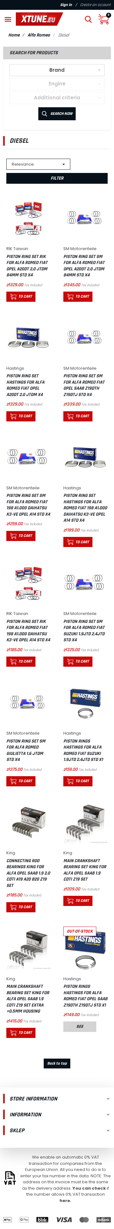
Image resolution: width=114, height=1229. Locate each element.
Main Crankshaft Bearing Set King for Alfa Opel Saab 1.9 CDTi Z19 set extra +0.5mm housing (27, 998)
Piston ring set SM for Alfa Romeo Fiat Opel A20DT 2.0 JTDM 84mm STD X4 (83, 266)
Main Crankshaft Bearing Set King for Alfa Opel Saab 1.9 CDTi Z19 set (84, 870)
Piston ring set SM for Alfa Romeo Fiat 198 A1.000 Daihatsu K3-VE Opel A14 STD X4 (28, 504)
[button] (88, 19)
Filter (57, 178)
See (79, 1026)
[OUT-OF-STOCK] (85, 948)
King (10, 853)
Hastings (15, 368)
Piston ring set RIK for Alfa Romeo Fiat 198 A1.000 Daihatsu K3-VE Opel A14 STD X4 (28, 630)
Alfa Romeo (39, 35)
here (65, 1201)
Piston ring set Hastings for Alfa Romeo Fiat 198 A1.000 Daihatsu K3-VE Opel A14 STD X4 (85, 507)
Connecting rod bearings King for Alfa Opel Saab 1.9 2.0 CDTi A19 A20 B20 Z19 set (28, 873)
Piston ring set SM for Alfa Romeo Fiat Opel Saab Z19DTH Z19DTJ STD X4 (83, 385)
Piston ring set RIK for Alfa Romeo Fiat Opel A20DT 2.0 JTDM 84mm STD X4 (27, 266)
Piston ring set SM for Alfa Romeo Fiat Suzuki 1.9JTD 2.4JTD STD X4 (83, 630)
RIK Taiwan (17, 249)
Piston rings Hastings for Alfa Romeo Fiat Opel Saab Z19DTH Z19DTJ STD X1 (85, 995)
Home (14, 35)
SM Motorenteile (80, 249)
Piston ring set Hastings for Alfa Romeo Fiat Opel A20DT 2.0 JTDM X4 (25, 385)
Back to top (57, 1063)
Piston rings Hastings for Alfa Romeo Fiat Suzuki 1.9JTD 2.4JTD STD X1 (83, 750)
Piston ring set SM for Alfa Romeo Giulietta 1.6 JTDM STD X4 (25, 750)
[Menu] (8, 19)
